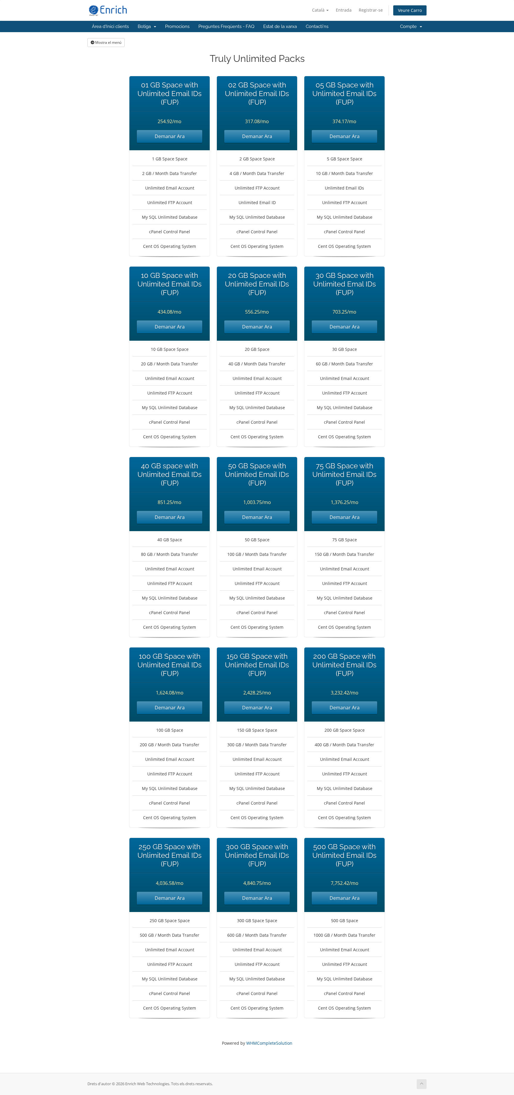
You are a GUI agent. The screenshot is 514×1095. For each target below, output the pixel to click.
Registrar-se (371, 10)
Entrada (344, 10)
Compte (409, 26)
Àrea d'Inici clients (110, 26)
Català (319, 10)
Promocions (177, 26)
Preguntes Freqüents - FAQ (226, 26)
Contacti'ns (317, 26)
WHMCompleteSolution (269, 1043)
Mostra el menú (107, 42)
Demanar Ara (170, 136)
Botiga (145, 26)
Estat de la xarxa (280, 26)
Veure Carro (410, 10)
